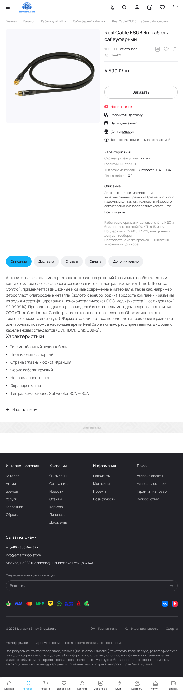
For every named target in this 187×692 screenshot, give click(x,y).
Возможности (104, 499)
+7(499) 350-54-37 (21, 547)
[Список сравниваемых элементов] (149, 7)
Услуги (11, 499)
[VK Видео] (175, 604)
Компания (58, 465)
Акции (11, 483)
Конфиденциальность (141, 628)
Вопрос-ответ (148, 499)
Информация (104, 465)
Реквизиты (101, 475)
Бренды (12, 491)
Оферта (172, 628)
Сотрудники (59, 483)
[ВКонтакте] (165, 604)
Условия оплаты (150, 475)
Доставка (46, 261)
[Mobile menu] (8, 7)
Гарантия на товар (152, 491)
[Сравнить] (157, 49)
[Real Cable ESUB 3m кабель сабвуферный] (53, 76)
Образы (12, 514)
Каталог (12, 475)
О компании (58, 475)
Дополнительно (126, 261)
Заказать (141, 92)
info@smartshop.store (23, 555)
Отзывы (72, 261)
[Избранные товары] (162, 7)
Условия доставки (151, 483)
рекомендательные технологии (98, 642)
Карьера (56, 506)
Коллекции (14, 506)
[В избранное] (166, 49)
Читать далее (142, 664)
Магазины (101, 483)
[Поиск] (124, 7)
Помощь (144, 465)
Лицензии (57, 514)
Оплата (96, 261)
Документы (58, 522)
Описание (19, 261)
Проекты (100, 491)
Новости (56, 491)
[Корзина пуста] (175, 7)
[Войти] (137, 7)
